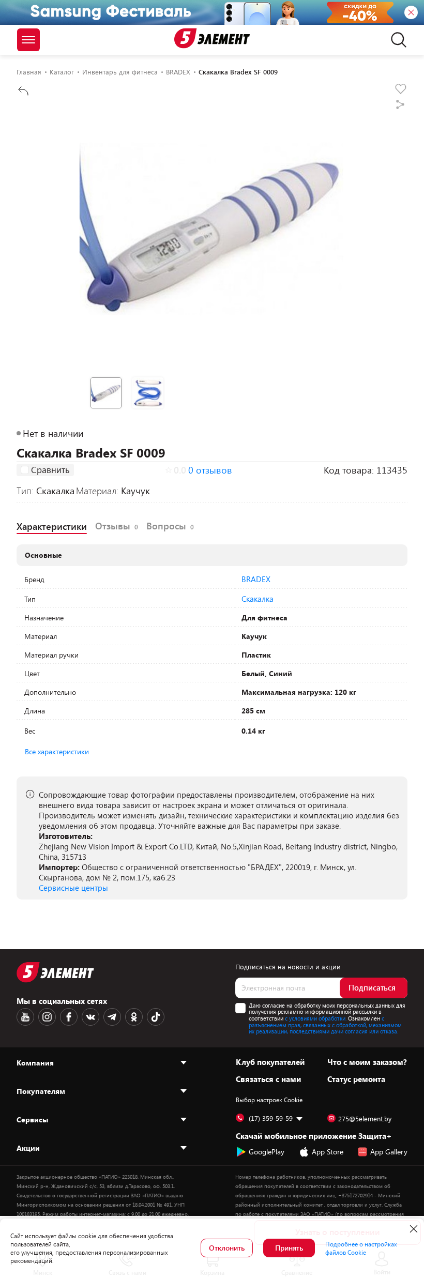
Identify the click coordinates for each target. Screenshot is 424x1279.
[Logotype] (212, 38)
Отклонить (227, 1248)
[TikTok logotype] (155, 1017)
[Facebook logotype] (69, 1017)
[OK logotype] (134, 1017)
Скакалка (257, 598)
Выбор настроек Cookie (269, 1099)
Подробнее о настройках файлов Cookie (361, 1248)
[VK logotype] (90, 1017)
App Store (327, 1151)
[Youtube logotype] (25, 1017)
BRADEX (255, 579)
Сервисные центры (73, 887)
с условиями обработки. (315, 1018)
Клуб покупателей (270, 1062)
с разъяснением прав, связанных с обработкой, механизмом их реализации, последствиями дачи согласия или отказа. (325, 1024)
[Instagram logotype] (47, 1017)
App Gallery (388, 1151)
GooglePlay (266, 1151)
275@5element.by (364, 1118)
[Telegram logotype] (112, 1017)
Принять (289, 1248)
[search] (395, 39)
